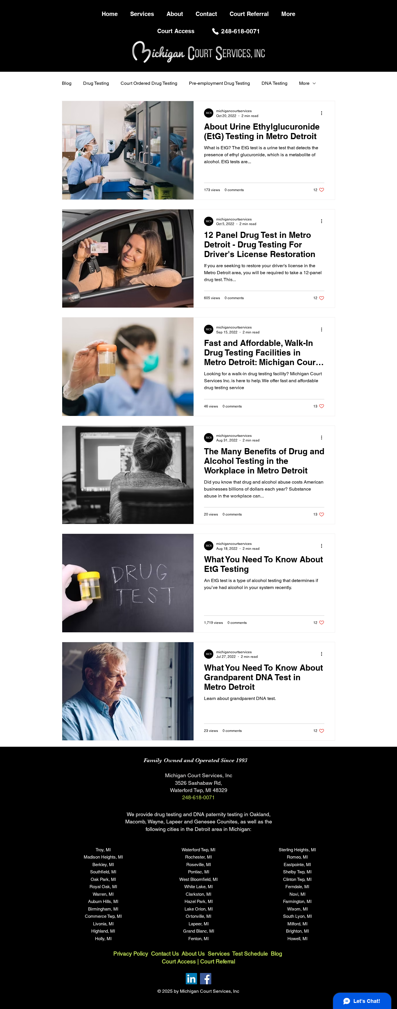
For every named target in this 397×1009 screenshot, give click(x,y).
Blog (66, 83)
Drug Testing (96, 83)
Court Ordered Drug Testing (149, 83)
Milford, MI (297, 923)
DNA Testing (274, 83)
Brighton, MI (297, 931)
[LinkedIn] (191, 978)
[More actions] (323, 112)
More (304, 83)
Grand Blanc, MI (198, 931)
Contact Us (165, 953)
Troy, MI (103, 849)
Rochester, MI (198, 856)
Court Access (179, 961)
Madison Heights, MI (103, 856)
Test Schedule (250, 953)
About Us (194, 953)
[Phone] (215, 31)
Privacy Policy (130, 953)
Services (220, 953)
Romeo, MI (297, 856)
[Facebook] (205, 978)
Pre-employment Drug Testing (219, 83)
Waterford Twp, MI (198, 849)
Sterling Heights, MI (297, 849)
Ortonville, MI (198, 916)
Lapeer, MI (199, 923)
